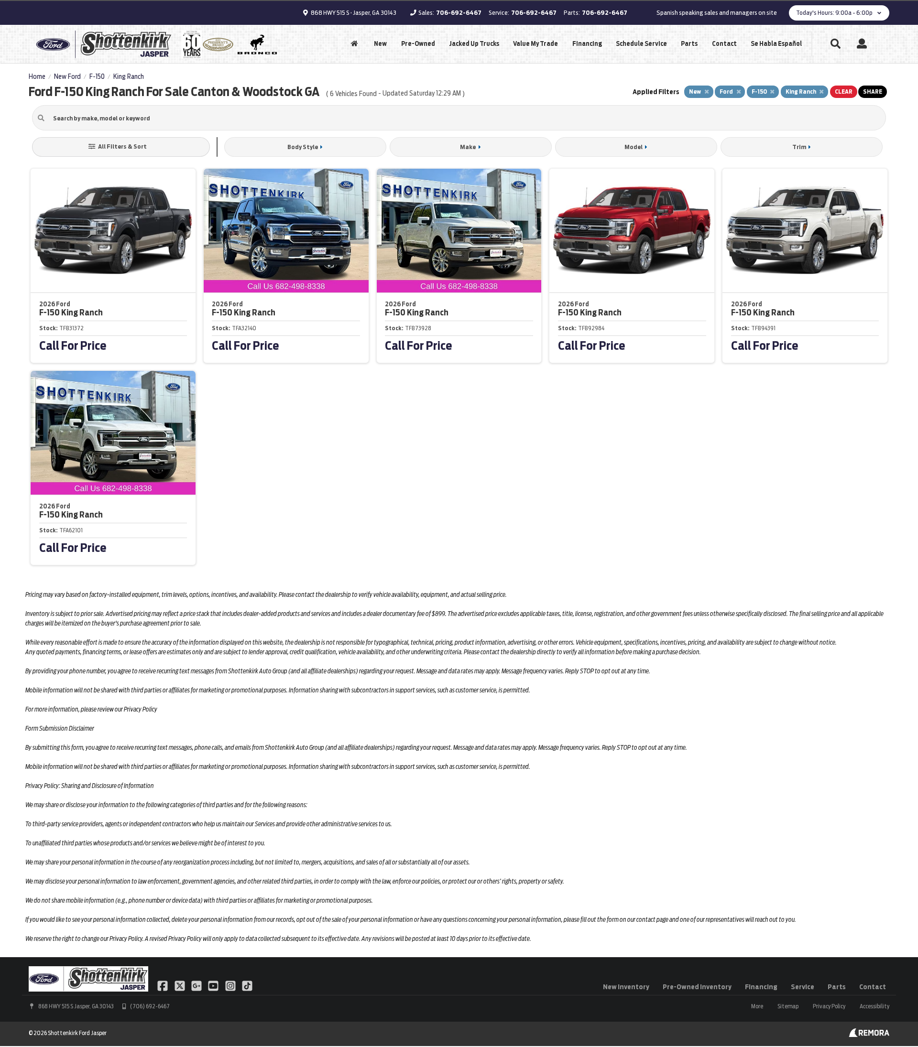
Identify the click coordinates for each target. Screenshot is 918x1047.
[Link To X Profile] (180, 985)
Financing (587, 43)
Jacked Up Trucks (474, 43)
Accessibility (874, 1006)
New (380, 43)
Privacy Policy (829, 1006)
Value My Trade (535, 43)
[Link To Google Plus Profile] (197, 985)
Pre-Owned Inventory (697, 987)
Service (802, 987)
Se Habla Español (776, 43)
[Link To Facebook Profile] (163, 985)
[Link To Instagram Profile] (231, 985)
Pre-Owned (418, 43)
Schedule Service (641, 43)
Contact (724, 43)
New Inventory (626, 987)
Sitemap (787, 1006)
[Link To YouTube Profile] (214, 985)
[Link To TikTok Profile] (247, 985)
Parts (689, 43)
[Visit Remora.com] (869, 1034)
